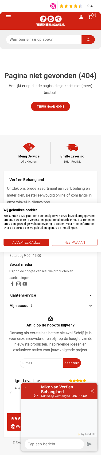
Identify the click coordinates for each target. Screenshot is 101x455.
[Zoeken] (88, 39)
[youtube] (25, 285)
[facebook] (12, 285)
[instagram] (18, 285)
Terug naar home (50, 106)
